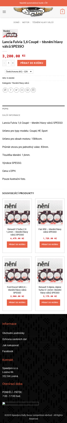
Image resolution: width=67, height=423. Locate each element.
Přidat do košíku (31, 63)
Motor (25, 22)
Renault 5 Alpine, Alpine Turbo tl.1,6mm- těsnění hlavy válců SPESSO (49, 290)
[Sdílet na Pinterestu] (27, 90)
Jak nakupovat (10, 345)
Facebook (7, 351)
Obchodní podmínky (13, 333)
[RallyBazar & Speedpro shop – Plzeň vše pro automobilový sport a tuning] (33, 11)
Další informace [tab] (11, 115)
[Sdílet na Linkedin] (33, 90)
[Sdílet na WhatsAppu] (5, 90)
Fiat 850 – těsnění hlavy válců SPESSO (49, 230)
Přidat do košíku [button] (17, 244)
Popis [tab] (5, 109)
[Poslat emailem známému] (22, 90)
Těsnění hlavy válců (42, 22)
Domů (16, 22)
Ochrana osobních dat (14, 339)
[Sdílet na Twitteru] (16, 90)
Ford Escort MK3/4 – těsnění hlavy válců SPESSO (17, 290)
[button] (4, 12)
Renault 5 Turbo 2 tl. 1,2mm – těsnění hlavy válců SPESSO (17, 232)
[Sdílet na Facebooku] (10, 90)
